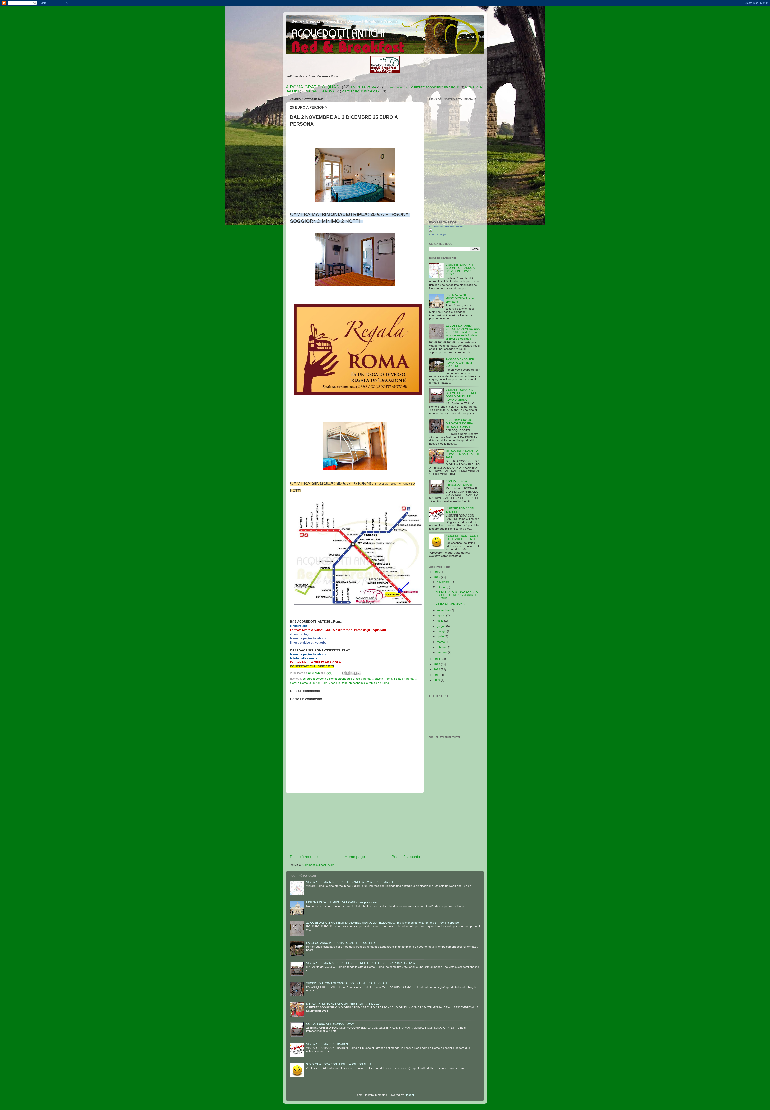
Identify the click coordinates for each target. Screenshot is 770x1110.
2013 (437, 664)
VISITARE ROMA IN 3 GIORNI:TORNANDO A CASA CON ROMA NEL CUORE (460, 269)
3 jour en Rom (318, 682)
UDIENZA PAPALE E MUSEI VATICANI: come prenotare (461, 298)
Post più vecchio (406, 857)
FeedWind (475, 155)
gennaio (442, 652)
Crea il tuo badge (437, 234)
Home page (355, 857)
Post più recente (304, 857)
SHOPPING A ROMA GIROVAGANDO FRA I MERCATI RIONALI (460, 423)
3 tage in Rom (338, 682)
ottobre (442, 587)
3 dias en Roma (404, 678)
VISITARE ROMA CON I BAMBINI (327, 1044)
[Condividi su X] (351, 673)
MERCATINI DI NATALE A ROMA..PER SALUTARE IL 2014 (462, 454)
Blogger (409, 1094)
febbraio (442, 647)
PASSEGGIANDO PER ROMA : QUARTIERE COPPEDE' (460, 362)
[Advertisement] (355, 824)
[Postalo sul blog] (347, 673)
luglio (440, 620)
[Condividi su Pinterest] (359, 673)
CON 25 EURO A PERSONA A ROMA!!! (459, 483)
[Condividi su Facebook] (355, 673)
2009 (437, 680)
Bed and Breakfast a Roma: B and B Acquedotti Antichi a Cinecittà (344, 21)
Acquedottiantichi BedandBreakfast (446, 226)
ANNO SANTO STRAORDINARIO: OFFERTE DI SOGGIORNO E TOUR (457, 595)
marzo (441, 641)
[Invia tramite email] (344, 673)
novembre (443, 581)
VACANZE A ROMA (320, 91)
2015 (437, 577)
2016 (437, 571)
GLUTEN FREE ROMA (395, 87)
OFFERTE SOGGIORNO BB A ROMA (435, 87)
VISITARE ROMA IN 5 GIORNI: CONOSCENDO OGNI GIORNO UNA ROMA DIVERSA (461, 394)
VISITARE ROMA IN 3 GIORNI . (362, 91)
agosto (441, 615)
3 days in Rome (382, 678)
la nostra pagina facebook (308, 638)
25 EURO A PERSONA (450, 603)
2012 (437, 669)
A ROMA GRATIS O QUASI (313, 86)
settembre (443, 610)
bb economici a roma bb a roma (369, 682)
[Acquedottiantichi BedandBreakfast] (430, 230)
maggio (442, 631)
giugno (441, 626)
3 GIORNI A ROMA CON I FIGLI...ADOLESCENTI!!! (462, 537)
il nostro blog (299, 634)
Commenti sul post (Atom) (318, 864)
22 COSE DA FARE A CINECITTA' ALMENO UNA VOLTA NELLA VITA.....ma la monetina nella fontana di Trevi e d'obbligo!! (463, 332)
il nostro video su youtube (308, 642)
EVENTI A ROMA (363, 87)
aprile (441, 636)
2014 (437, 658)
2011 (437, 674)
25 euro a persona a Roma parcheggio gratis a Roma (337, 678)
